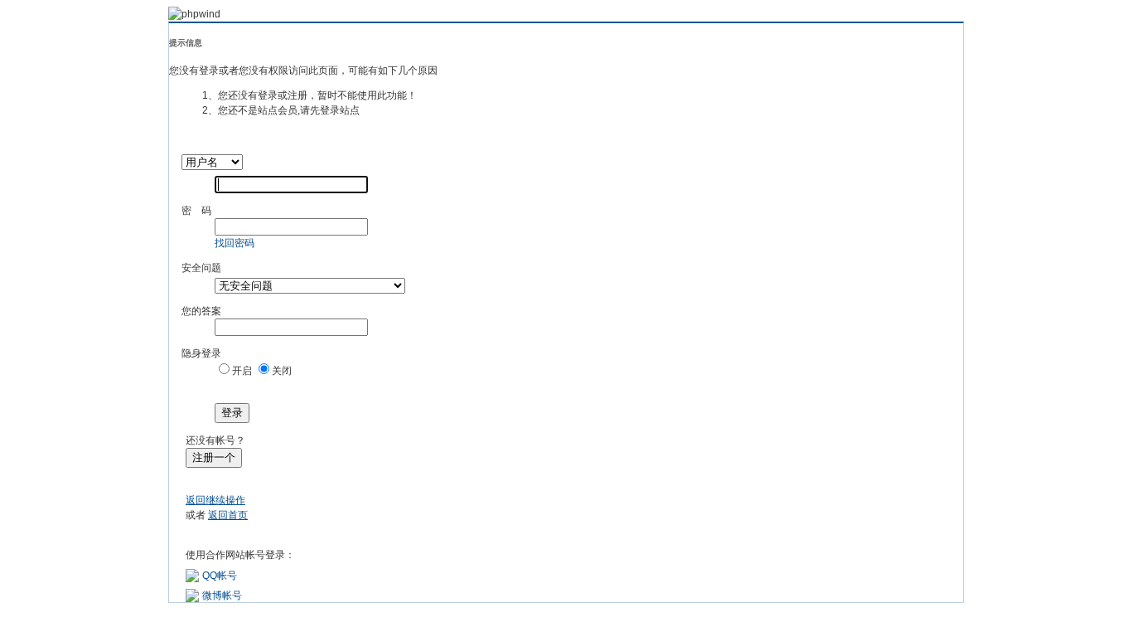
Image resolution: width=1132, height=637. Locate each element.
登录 (232, 412)
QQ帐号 (219, 575)
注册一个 (213, 457)
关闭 (282, 371)
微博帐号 (222, 595)
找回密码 (234, 243)
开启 (242, 371)
